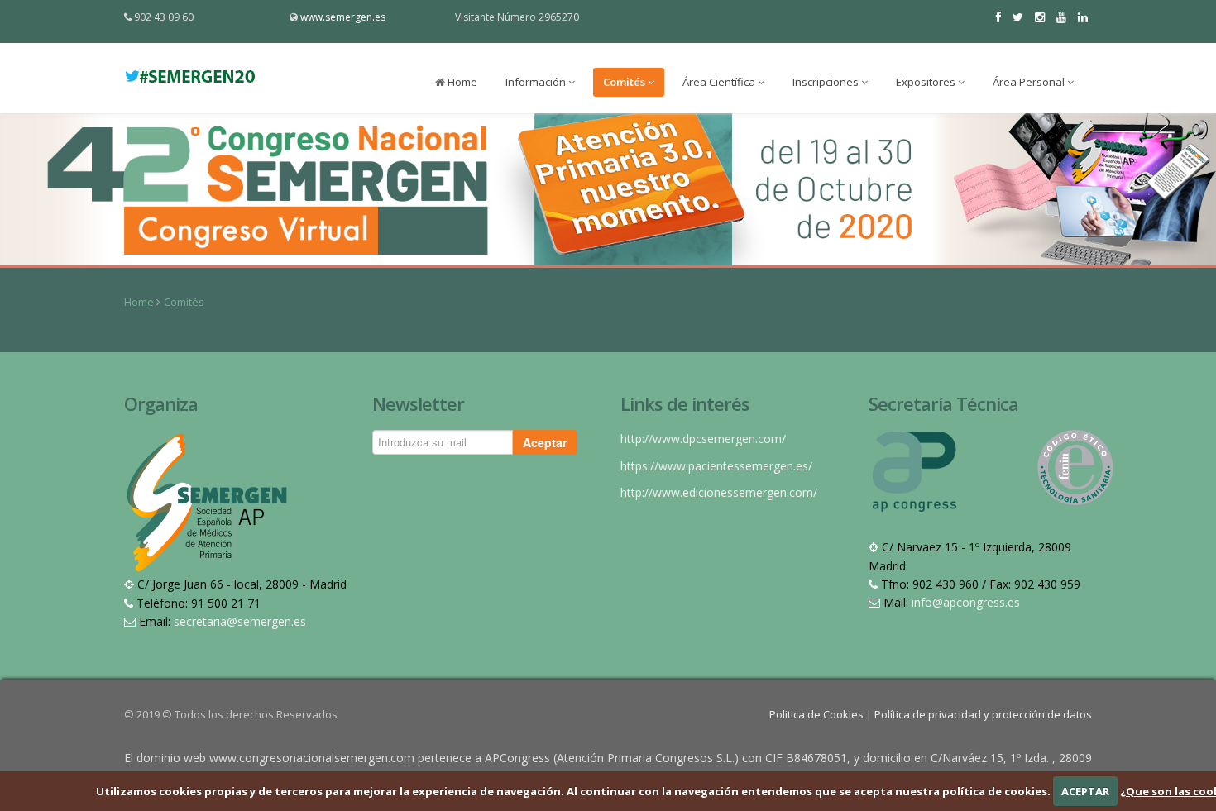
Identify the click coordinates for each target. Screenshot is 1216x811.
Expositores (927, 81)
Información (536, 81)
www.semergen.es (342, 17)
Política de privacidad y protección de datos (983, 714)
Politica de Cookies (817, 714)
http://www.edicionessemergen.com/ (718, 492)
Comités (625, 81)
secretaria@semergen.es (240, 621)
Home (461, 81)
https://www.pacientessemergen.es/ (716, 466)
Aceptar (545, 442)
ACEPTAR (1085, 791)
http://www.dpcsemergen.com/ (703, 438)
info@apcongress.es (966, 602)
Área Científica (720, 81)
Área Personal (1030, 81)
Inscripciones (826, 81)
